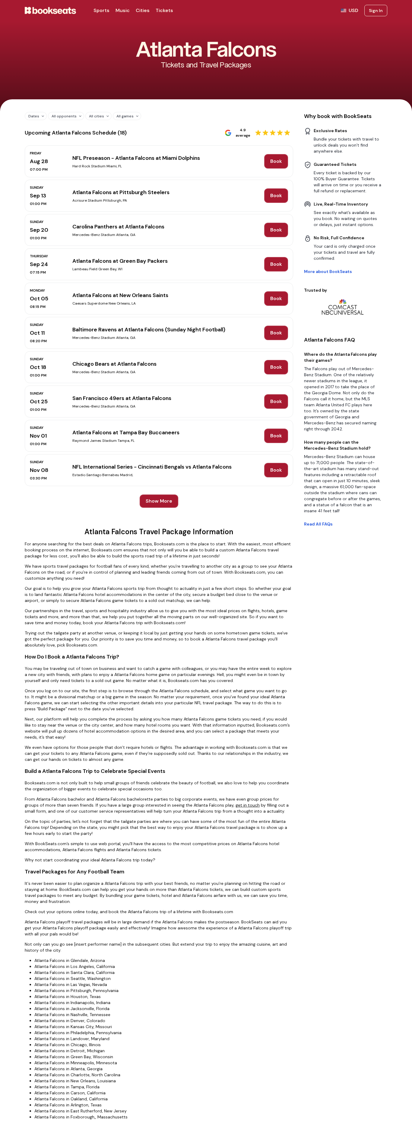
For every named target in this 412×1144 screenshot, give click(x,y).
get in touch (248, 805)
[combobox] (33, 116)
